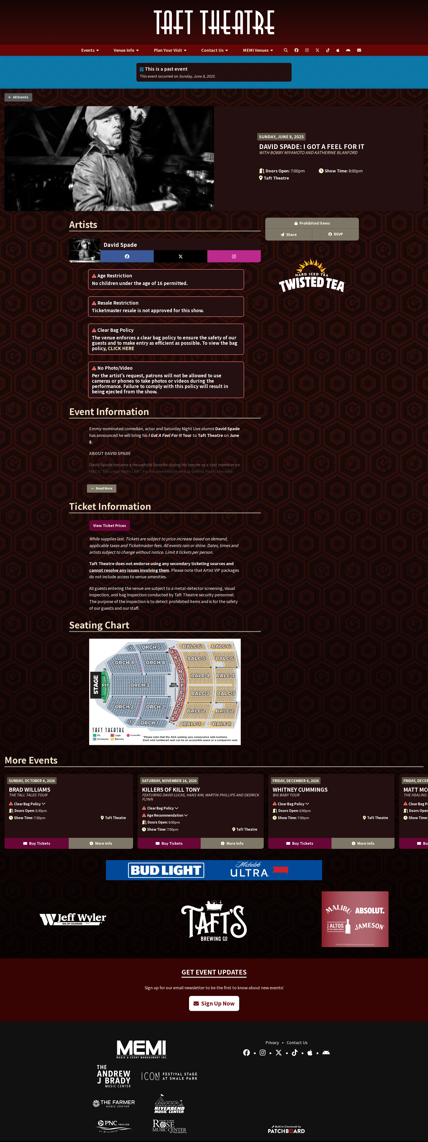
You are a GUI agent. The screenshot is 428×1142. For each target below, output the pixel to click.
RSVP (338, 234)
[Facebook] (247, 1052)
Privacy (272, 1042)
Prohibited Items (314, 223)
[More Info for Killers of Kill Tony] (201, 811)
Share (291, 234)
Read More (103, 488)
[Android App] (326, 1052)
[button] (66, 804)
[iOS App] (310, 1052)
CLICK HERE (121, 348)
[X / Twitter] (279, 1052)
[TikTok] (295, 1052)
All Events (20, 97)
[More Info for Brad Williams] (68, 811)
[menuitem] (90, 50)
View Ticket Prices (109, 525)
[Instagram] (263, 1052)
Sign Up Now (217, 1003)
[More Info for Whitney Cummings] (331, 811)
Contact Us (297, 1042)
